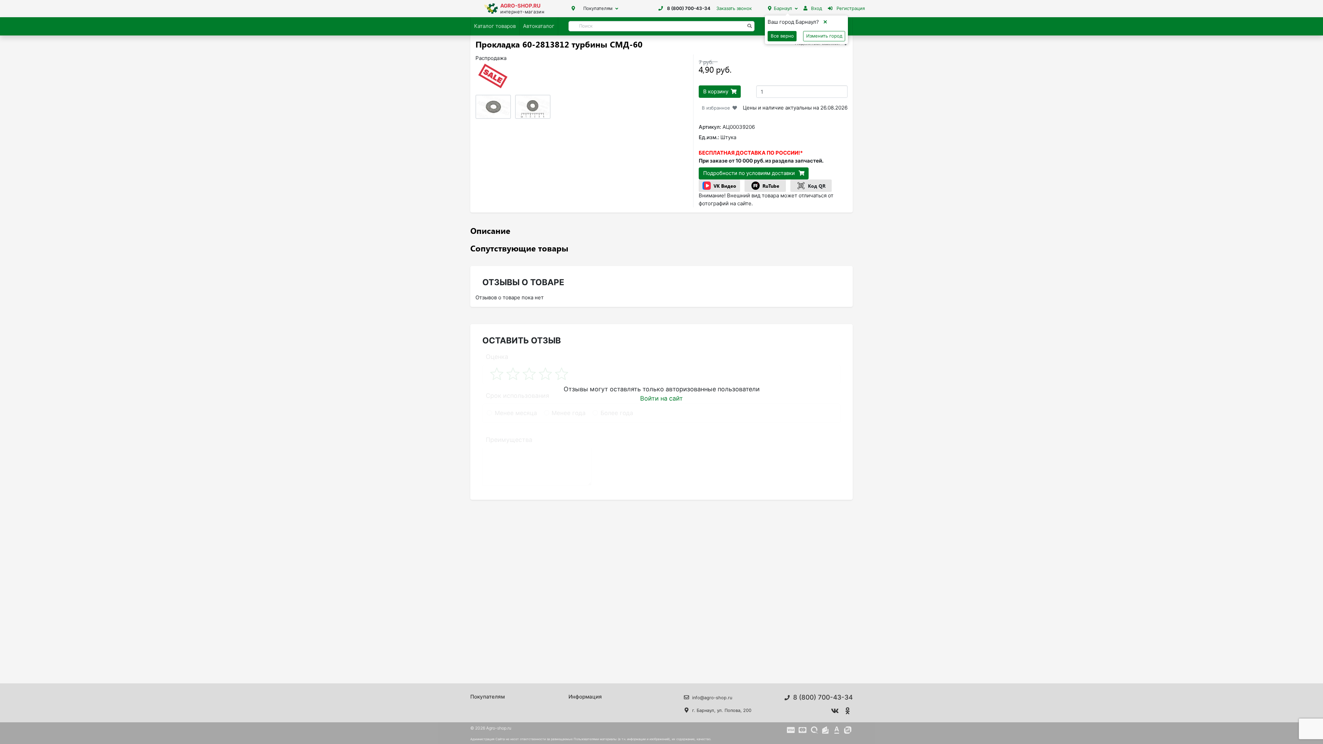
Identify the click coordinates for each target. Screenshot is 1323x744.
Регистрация (850, 8)
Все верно (782, 36)
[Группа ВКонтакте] (835, 710)
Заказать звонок (734, 8)
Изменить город (824, 36)
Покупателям (598, 8)
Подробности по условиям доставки (749, 173)
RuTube (770, 186)
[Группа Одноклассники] (848, 710)
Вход (816, 8)
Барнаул (783, 8)
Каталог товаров (495, 26)
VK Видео (725, 186)
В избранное (716, 108)
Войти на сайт (661, 398)
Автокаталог (538, 26)
